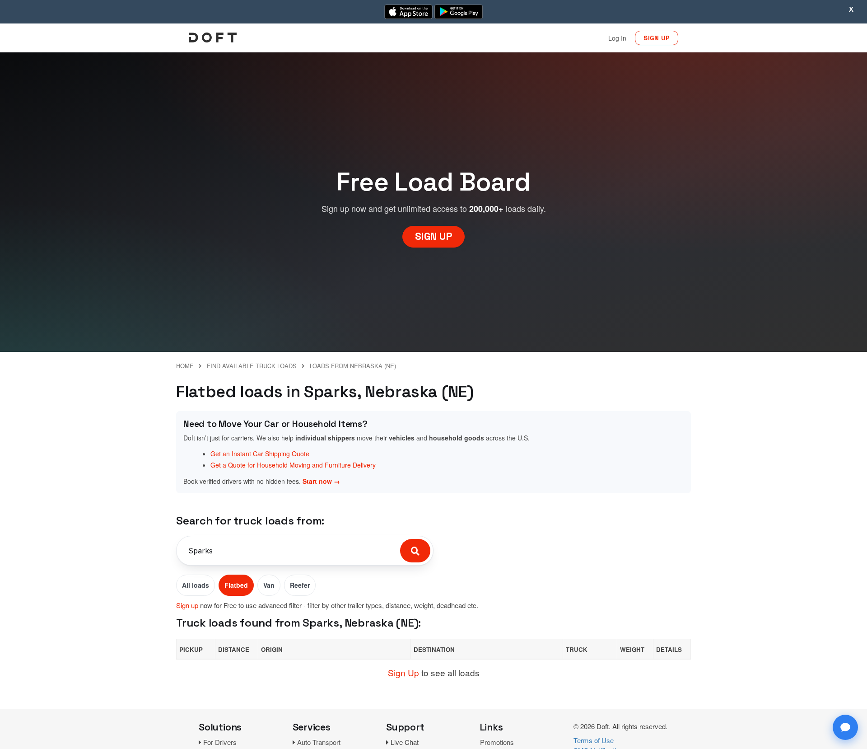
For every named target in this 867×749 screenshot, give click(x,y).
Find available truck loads (252, 365)
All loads (195, 585)
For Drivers (220, 742)
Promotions (497, 742)
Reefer (300, 585)
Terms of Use (593, 740)
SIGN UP (656, 38)
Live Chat (405, 742)
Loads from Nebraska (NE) (353, 365)
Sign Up (403, 672)
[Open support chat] (845, 727)
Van (269, 585)
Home (185, 365)
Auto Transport (318, 742)
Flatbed (236, 585)
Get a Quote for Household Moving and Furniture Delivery (293, 464)
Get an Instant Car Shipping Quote (259, 453)
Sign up (187, 605)
